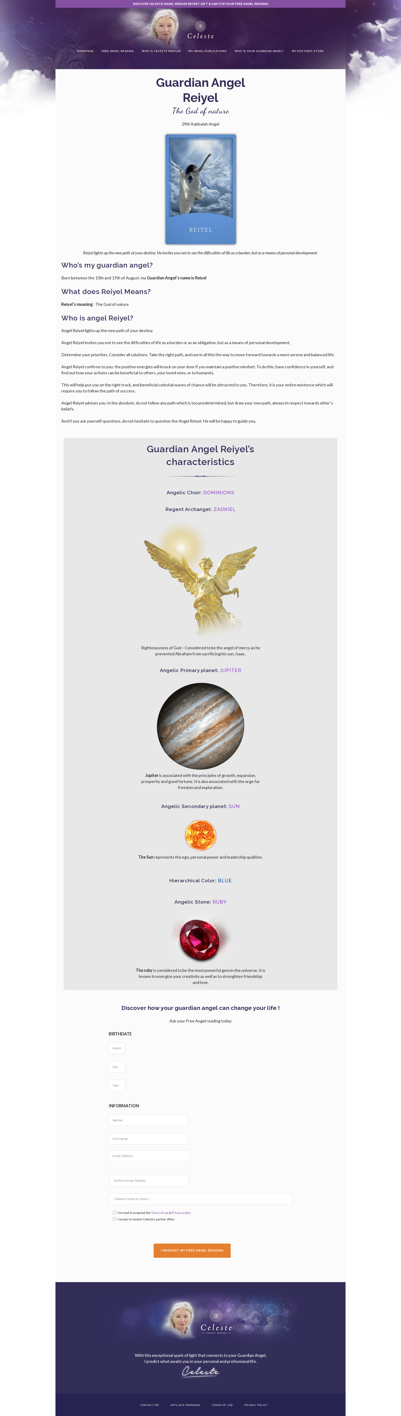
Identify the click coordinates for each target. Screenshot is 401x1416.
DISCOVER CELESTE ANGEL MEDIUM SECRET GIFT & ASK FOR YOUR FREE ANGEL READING (200, 4)
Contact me (150, 1405)
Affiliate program (185, 1405)
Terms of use (159, 1213)
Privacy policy (181, 1213)
